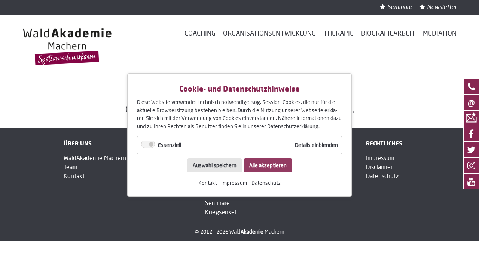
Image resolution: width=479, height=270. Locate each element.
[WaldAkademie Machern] (67, 47)
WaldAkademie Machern (95, 157)
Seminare (399, 6)
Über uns (78, 143)
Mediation (440, 33)
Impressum (234, 183)
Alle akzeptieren (268, 165)
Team (70, 166)
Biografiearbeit (388, 33)
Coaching (200, 33)
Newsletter (442, 6)
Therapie (338, 33)
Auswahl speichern (215, 165)
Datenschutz (266, 183)
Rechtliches (384, 143)
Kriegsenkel (220, 211)
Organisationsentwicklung (269, 33)
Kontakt (207, 183)
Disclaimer (379, 166)
